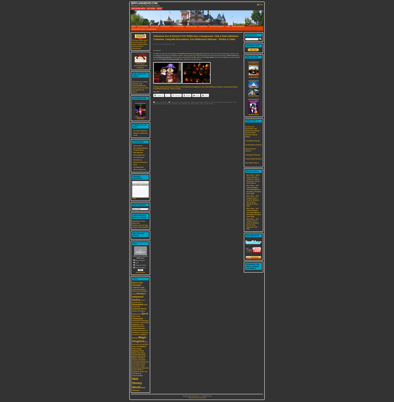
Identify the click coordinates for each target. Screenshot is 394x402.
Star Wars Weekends (137, 369)
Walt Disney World (137, 383)
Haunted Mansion (138, 328)
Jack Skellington (144, 332)
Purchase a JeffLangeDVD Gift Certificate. (140, 65)
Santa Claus (135, 366)
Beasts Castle (137, 283)
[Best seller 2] (253, 94)
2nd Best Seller (253, 96)
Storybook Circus (138, 371)
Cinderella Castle (138, 287)
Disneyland (137, 304)
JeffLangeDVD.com (144, 3)
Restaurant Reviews (216, 26)
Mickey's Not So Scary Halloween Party (139, 349)
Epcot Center (136, 316)
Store (228, 26)
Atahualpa (203, 397)
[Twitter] (253, 243)
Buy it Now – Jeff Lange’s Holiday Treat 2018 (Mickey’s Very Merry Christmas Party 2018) (253, 212)
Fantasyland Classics (252, 155)
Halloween (136, 325)
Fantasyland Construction (140, 320)
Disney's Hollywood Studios (139, 296)
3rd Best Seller (253, 114)
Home (133, 26)
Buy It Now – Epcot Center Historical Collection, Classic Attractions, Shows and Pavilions (253, 179)
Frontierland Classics (252, 141)
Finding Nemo (136, 322)
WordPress (197, 397)
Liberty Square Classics (253, 145)
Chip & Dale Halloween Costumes (191, 102)
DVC (140, 314)
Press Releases (191, 26)
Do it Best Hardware (140, 131)
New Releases (166, 26)
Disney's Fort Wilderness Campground (218, 102)
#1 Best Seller (253, 77)
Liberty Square (136, 334)
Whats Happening (238, 26)
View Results (140, 272)
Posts (261, 4)
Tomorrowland (137, 375)
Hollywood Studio (140, 265)
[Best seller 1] (253, 76)
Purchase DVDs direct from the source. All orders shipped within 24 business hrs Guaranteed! (140, 44)
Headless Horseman (138, 330)
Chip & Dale (174, 102)
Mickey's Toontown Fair (139, 356)
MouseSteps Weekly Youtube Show (144, 29)
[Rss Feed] (253, 258)
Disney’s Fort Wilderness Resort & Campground (187, 53)
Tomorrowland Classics (253, 159)
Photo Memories (178, 26)
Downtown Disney (139, 309)
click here (140, 118)
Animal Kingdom (140, 267)
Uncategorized (142, 26)
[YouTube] (253, 253)
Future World (144, 322)
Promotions (203, 26)
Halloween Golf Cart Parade (188, 103)
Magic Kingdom (140, 260)
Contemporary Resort (139, 289)
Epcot (137, 263)
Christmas (136, 285)
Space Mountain (143, 368)
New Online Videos (251, 163)
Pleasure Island (140, 364)
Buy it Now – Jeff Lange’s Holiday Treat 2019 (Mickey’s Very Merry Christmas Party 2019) (253, 189)
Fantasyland (137, 318)
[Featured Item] (140, 117)
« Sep (134, 198)
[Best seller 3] (253, 113)
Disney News (154, 26)
